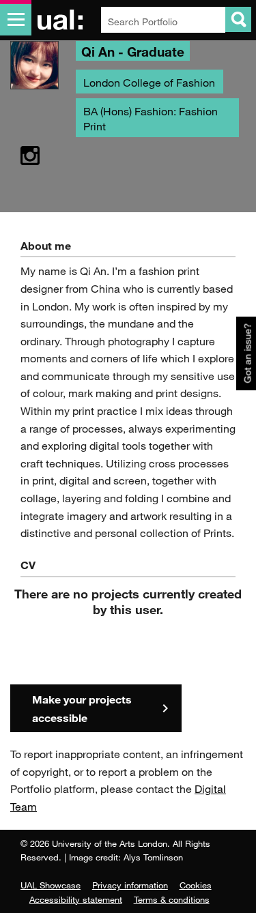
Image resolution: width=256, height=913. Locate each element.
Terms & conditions (172, 899)
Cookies (196, 885)
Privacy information (130, 885)
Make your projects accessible (82, 708)
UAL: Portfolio (62, 20)
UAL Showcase (50, 885)
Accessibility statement (75, 899)
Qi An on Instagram (30, 156)
